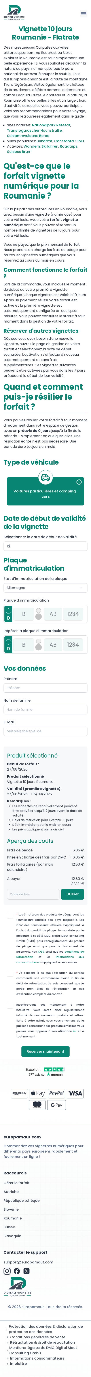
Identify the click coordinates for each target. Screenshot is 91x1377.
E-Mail (9, 722)
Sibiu (79, 141)
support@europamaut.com (28, 1262)
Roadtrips (69, 146)
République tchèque (22, 1200)
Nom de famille (17, 700)
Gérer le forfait (17, 1182)
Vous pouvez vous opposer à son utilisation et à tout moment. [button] (50, 1031)
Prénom (10, 678)
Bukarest (45, 141)
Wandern (32, 146)
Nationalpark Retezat (51, 125)
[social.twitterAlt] (26, 1271)
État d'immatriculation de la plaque (35, 578)
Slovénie (11, 1209)
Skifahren (50, 146)
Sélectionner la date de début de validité (40, 536)
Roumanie (13, 1218)
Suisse (9, 1227)
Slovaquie (12, 1235)
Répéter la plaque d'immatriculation (36, 630)
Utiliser (72, 894)
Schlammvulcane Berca (28, 135)
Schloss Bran (18, 151)
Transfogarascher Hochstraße (34, 130)
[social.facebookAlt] (16, 1271)
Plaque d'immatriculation (26, 600)
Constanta (64, 141)
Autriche (11, 1191)
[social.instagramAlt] (7, 1271)
